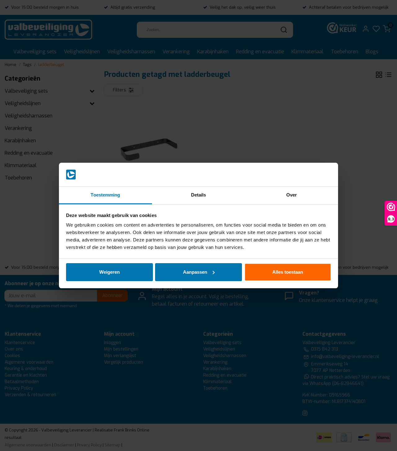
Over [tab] (291, 194)
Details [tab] (198, 194)
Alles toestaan (287, 272)
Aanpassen (195, 272)
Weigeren (109, 272)
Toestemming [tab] (105, 194)
